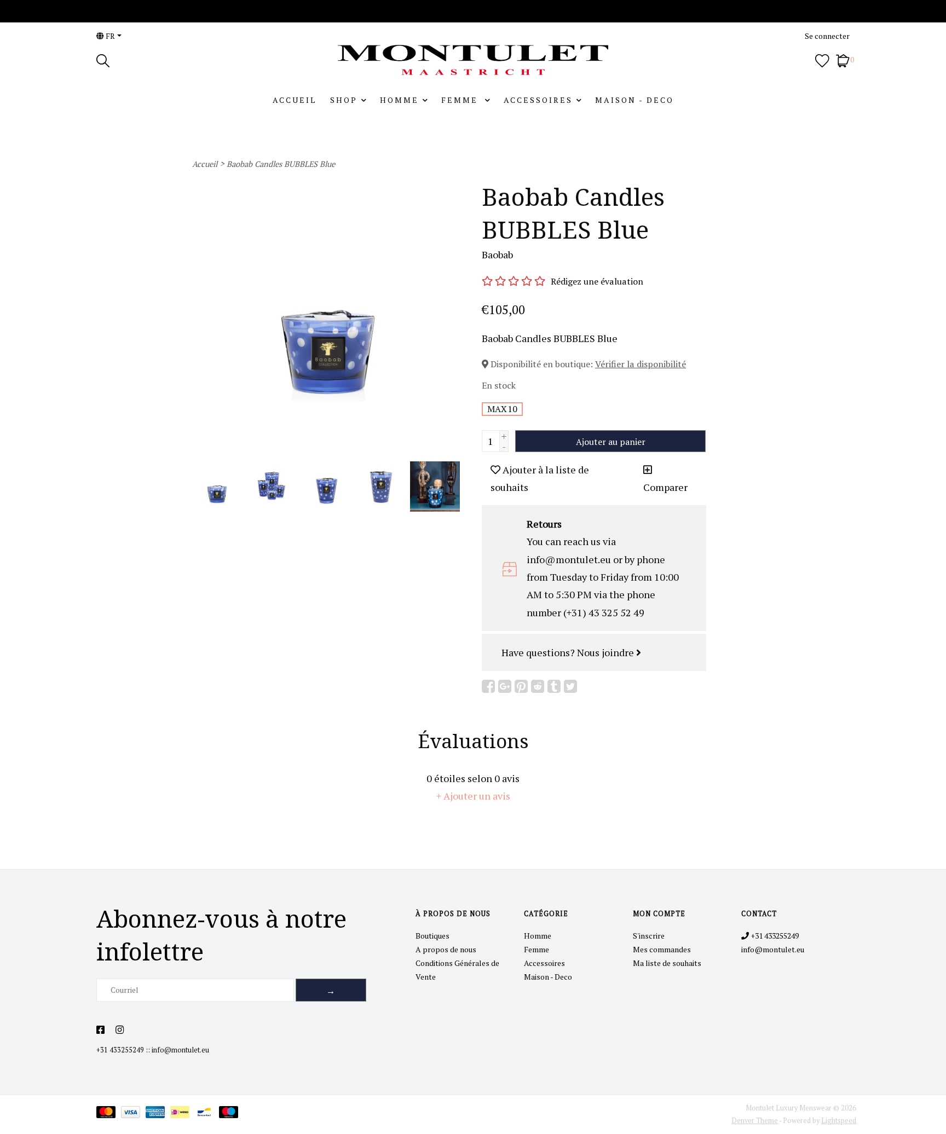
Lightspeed (838, 1120)
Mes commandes (662, 949)
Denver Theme (754, 1120)
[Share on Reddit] (537, 686)
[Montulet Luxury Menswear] (473, 60)
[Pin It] (521, 686)
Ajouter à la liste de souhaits (540, 478)
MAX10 (502, 409)
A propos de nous (446, 949)
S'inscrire (649, 935)
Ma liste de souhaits (667, 963)
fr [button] (109, 36)
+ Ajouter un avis (473, 795)
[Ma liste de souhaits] (822, 59)
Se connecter (827, 36)
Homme (399, 100)
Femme (461, 100)
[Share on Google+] (504, 686)
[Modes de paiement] (108, 1114)
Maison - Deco (634, 100)
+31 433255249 (120, 1050)
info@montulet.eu (180, 1050)
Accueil (294, 100)
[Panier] (843, 59)
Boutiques (432, 935)
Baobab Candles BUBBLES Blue (281, 164)
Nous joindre (606, 652)
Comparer (665, 487)
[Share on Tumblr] (554, 686)
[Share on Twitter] (570, 686)
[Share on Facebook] (488, 686)
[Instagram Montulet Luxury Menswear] (120, 1030)
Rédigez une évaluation (597, 281)
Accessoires (538, 100)
